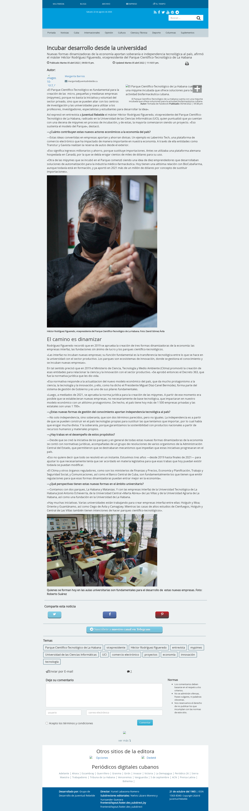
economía (169, 654)
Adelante (64, 773)
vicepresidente (116, 647)
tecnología (52, 662)
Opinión (109, 32)
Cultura (122, 32)
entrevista (178, 647)
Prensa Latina (187, 777)
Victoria (148, 773)
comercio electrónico (125, 654)
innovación (188, 654)
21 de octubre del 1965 (183, 791)
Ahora (75, 773)
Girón (127, 773)
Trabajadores (79, 777)
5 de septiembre (160, 777)
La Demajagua (164, 773)
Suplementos (187, 32)
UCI (104, 654)
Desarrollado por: (69, 791)
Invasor (137, 773)
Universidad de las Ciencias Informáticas (71, 654)
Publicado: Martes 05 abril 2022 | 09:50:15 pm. (72, 62)
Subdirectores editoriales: (115, 795)
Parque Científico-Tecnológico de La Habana (73, 647)
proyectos (150, 654)
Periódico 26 (182, 773)
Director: (105, 791)
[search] (199, 18)
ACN (174, 777)
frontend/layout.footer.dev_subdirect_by (123, 802)
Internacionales (92, 32)
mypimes (196, 647)
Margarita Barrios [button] (75, 76)
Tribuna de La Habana (102, 777)
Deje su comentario (60, 680)
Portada (51, 32)
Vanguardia (141, 777)
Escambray (88, 773)
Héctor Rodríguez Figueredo (149, 647)
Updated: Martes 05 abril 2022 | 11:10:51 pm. (137, 62)
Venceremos (125, 777)
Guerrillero (103, 773)
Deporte (156, 32)
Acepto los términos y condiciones (71, 723)
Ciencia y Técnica (139, 32)
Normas (173, 680)
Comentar (145, 722)
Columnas (171, 32)
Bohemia (128, 781)
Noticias (65, 32)
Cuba (76, 32)
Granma (116, 773)
